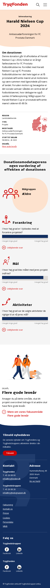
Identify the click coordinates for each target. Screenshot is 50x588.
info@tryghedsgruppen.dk (14, 492)
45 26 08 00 (9, 475)
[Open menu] (45, 5)
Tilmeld (10, 453)
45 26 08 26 (9, 489)
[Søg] (37, 5)
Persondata (8, 522)
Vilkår (5, 526)
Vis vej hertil (34, 481)
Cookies (6, 518)
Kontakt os (8, 509)
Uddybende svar (14, 247)
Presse (6, 513)
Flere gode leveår (9, 146)
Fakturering (8, 504)
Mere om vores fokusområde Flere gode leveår (25, 413)
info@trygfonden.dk (11, 478)
